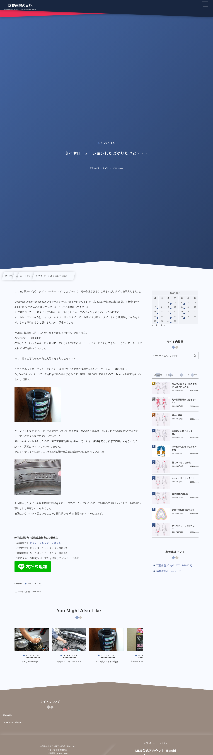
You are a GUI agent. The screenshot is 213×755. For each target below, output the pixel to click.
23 (168, 316)
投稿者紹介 (8, 715)
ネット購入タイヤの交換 (106, 661)
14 (155, 312)
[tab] (158, 375)
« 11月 (155, 325)
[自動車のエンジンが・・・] (69, 639)
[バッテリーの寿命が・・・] (32, 639)
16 (168, 312)
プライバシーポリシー (13, 722)
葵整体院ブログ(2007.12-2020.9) (174, 565)
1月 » (162, 325)
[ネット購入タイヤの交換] (106, 639)
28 (155, 321)
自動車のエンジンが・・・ (69, 661)
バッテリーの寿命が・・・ (31, 661)
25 (182, 316)
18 (182, 312)
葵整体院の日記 (20, 5)
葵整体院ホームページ (168, 571)
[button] (205, 4)
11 (182, 307)
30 (168, 321)
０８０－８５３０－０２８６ (45, 543)
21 (155, 316)
